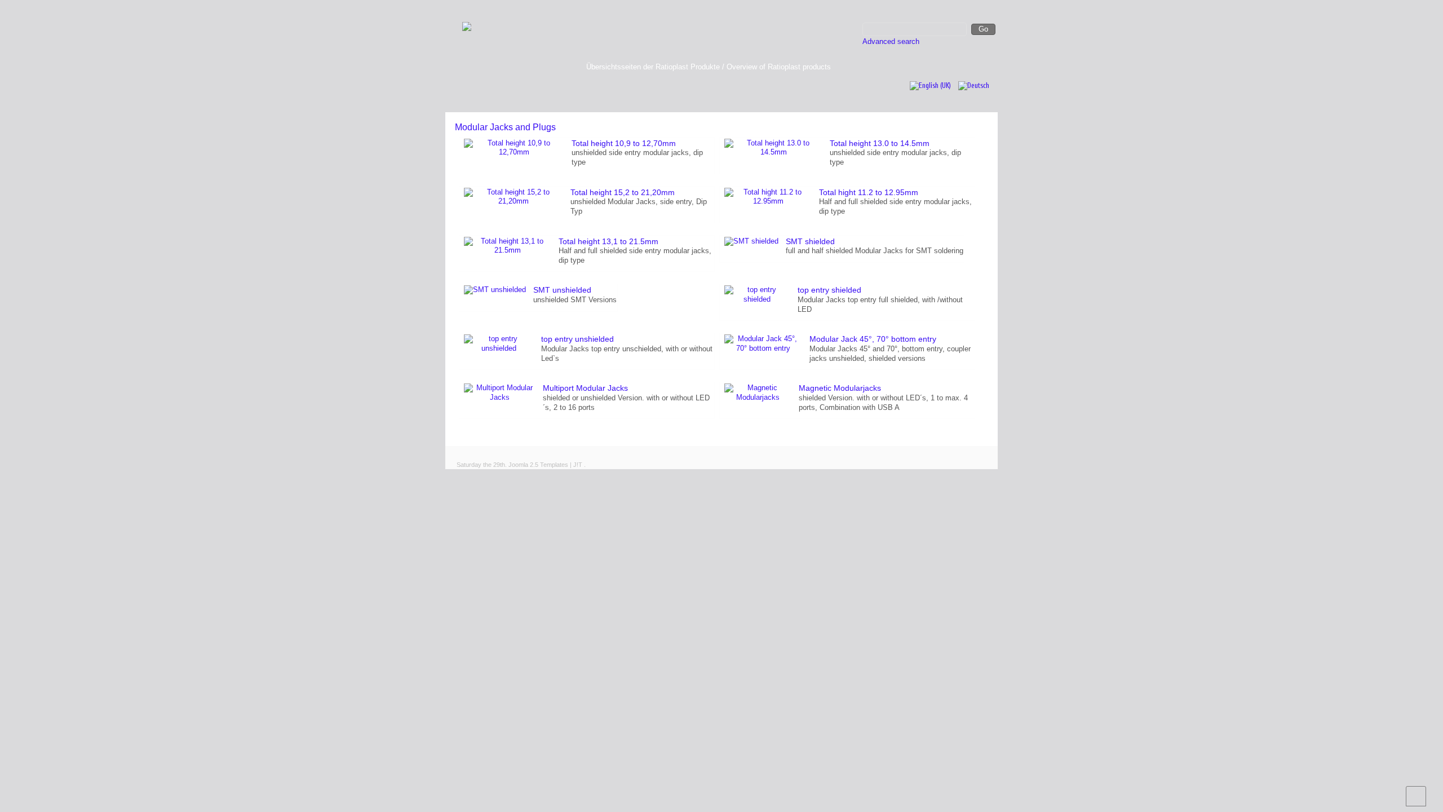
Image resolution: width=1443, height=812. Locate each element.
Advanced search (890, 41)
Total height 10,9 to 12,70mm (624, 143)
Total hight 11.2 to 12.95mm (868, 192)
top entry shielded (829, 289)
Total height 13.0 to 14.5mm (879, 143)
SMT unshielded (562, 289)
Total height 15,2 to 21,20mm (622, 192)
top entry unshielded (577, 338)
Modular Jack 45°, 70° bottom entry (872, 338)
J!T (577, 464)
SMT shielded (810, 241)
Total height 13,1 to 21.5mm (608, 241)
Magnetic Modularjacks (840, 387)
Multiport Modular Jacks (585, 387)
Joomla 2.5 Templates (538, 464)
